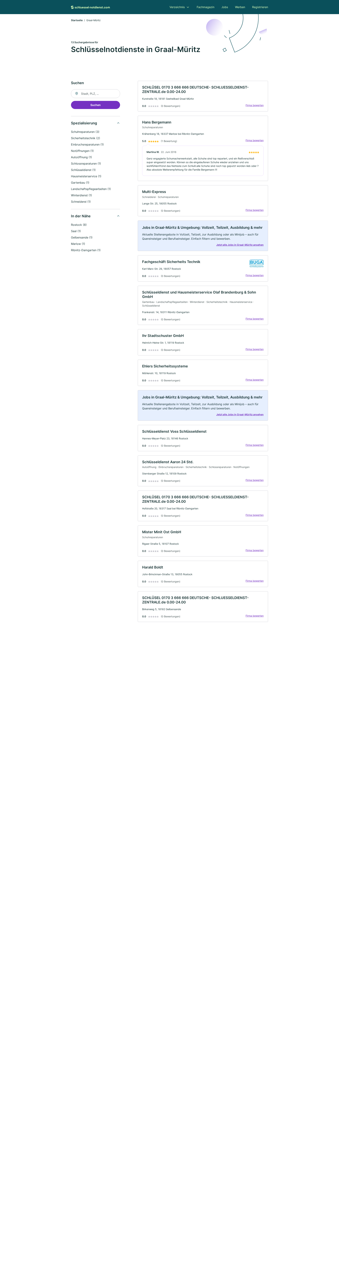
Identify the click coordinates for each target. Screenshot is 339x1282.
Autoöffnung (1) (81, 157)
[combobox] (95, 93)
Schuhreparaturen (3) (85, 132)
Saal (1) (76, 231)
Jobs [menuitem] (224, 7)
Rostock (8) (79, 224)
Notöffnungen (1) (82, 151)
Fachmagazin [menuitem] (205, 7)
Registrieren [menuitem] (260, 7)
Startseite (77, 20)
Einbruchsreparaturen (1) (87, 144)
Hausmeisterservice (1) (86, 176)
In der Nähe (81, 216)
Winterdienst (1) (81, 195)
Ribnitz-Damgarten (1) (86, 250)
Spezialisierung (84, 123)
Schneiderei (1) (81, 201)
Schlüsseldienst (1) (83, 170)
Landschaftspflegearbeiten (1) (91, 189)
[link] (203, 96)
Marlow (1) (78, 244)
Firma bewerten (255, 105)
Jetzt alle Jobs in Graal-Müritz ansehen (240, 244)
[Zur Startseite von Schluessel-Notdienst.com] (90, 7)
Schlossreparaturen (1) (86, 163)
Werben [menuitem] (240, 7)
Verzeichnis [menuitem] (177, 7)
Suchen (95, 105)
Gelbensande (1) (82, 237)
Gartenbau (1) (80, 182)
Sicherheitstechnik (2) (85, 138)
